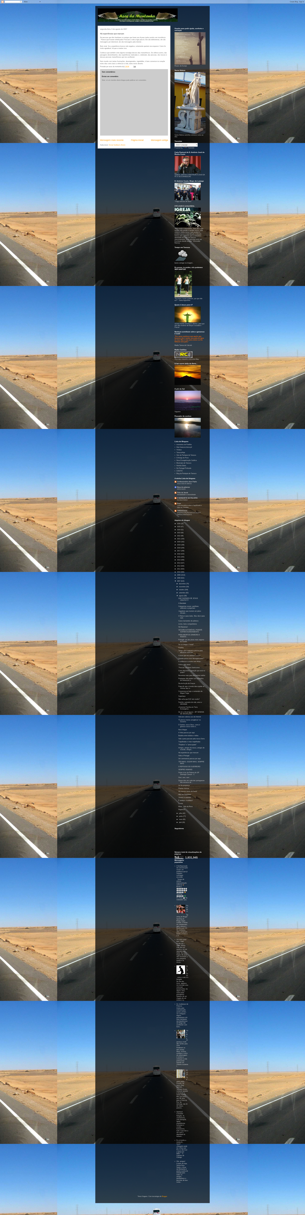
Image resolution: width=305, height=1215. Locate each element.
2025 (179, 526)
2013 (179, 563)
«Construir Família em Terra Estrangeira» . (188, 708)
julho (181, 813)
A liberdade (182, 603)
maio (181, 819)
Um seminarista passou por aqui (189, 758)
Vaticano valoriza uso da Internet (189, 717)
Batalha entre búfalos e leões (188, 735)
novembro (182, 587)
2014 (179, 560)
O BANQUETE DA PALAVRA (187, 498)
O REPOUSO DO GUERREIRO (189, 766)
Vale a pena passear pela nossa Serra (191, 739)
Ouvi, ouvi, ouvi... (184, 777)
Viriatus (179, 450)
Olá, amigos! (180, 1161)
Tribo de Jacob (182, 493)
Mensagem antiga (159, 140)
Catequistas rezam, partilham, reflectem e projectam (188, 607)
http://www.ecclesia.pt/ (184, 447)
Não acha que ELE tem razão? (189, 699)
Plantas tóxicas (183, 788)
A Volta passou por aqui (186, 733)
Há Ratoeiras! (183, 627)
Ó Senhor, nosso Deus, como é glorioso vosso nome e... (189, 726)
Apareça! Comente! (179, 1113)
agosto (181, 596)
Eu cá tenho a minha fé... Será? (181, 1142)
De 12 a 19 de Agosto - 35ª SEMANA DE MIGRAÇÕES (191, 713)
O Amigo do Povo (182, 458)
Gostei (180, 803)
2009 (179, 575)
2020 (179, 542)
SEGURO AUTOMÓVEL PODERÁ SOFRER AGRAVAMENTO (190, 631)
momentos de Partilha (184, 444)
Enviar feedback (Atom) (117, 145)
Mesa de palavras (183, 487)
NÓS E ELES (181, 489)
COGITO (179, 471)
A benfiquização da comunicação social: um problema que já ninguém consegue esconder (182, 871)
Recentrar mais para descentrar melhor (191, 675)
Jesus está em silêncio (184, 483)
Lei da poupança (184, 785)
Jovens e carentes (184, 797)
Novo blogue (182, 730)
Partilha (181, 648)
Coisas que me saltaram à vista (189, 655)
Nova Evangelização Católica (186, 460)
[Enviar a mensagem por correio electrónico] (134, 66)
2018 (179, 548)
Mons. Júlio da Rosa (185, 806)
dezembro (182, 584)
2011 (179, 569)
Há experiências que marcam (188, 753)
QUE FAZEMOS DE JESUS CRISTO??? (188, 599)
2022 (179, 536)
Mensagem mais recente (112, 140)
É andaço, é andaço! (185, 800)
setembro (182, 593)
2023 (179, 533)
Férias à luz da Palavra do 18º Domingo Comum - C (188, 773)
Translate (191, 148)
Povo (179, 503)
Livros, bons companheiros (187, 624)
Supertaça (181, 696)
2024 (179, 530)
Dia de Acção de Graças (186, 683)
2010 (179, 572)
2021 (179, 539)
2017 (179, 551)
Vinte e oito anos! (184, 664)
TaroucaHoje (180, 452)
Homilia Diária (181, 465)
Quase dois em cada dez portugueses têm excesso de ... (191, 781)
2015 (179, 557)
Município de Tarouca (183, 463)
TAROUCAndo (182, 511)
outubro (182, 590)
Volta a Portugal (183, 756)
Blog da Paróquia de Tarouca (186, 473)
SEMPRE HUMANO (185, 769)
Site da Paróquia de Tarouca (186, 455)
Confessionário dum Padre (187, 482)
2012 (179, 566)
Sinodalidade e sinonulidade (186, 494)
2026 (179, 524)
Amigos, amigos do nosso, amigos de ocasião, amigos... (191, 749)
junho (181, 816)
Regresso (181, 809)
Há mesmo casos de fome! (187, 791)
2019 (179, 545)
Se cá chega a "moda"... (186, 644)
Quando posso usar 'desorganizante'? (191, 658)
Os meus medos (182, 500)
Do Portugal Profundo (183, 468)
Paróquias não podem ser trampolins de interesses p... (191, 679)
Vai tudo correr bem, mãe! (181, 940)
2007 (179, 581)
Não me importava (184, 794)
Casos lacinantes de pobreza (188, 621)
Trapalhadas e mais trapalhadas (189, 742)
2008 (179, 578)
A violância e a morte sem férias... (190, 661)
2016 (179, 554)
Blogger (164, 1196)
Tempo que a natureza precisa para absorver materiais (190, 651)
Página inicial (137, 140)
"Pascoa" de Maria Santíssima (189, 667)
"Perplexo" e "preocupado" (187, 745)
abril (180, 822)
